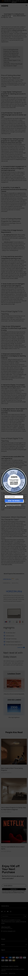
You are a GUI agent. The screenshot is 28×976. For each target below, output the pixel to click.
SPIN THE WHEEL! (14, 501)
